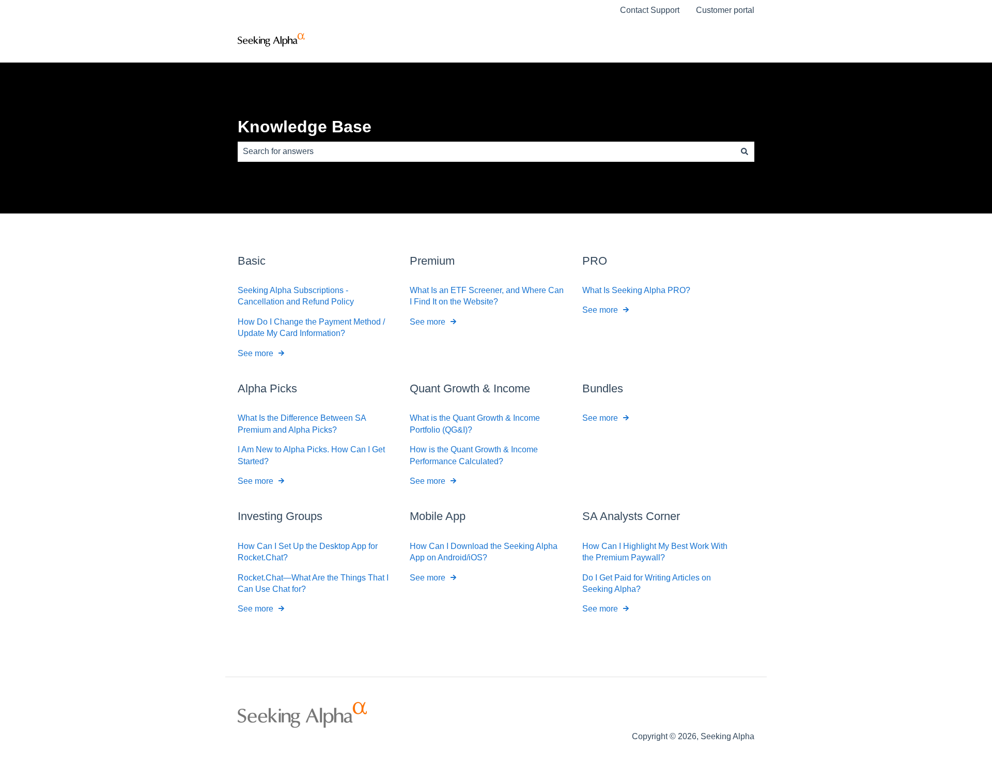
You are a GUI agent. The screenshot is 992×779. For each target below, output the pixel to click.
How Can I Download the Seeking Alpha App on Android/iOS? (483, 552)
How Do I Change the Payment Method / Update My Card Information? (311, 327)
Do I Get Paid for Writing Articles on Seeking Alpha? (646, 583)
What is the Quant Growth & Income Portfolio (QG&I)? (475, 424)
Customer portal (725, 10)
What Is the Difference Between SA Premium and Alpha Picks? (302, 424)
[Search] (744, 151)
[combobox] (486, 151)
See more (255, 353)
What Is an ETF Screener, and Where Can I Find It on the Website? (487, 296)
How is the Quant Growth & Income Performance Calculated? (474, 455)
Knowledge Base (304, 126)
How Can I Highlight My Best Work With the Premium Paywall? (654, 552)
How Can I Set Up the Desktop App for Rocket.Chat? (308, 552)
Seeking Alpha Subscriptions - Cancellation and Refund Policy (296, 296)
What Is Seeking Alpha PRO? (636, 290)
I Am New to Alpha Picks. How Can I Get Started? (311, 455)
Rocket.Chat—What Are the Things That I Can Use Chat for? (313, 583)
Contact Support (649, 10)
